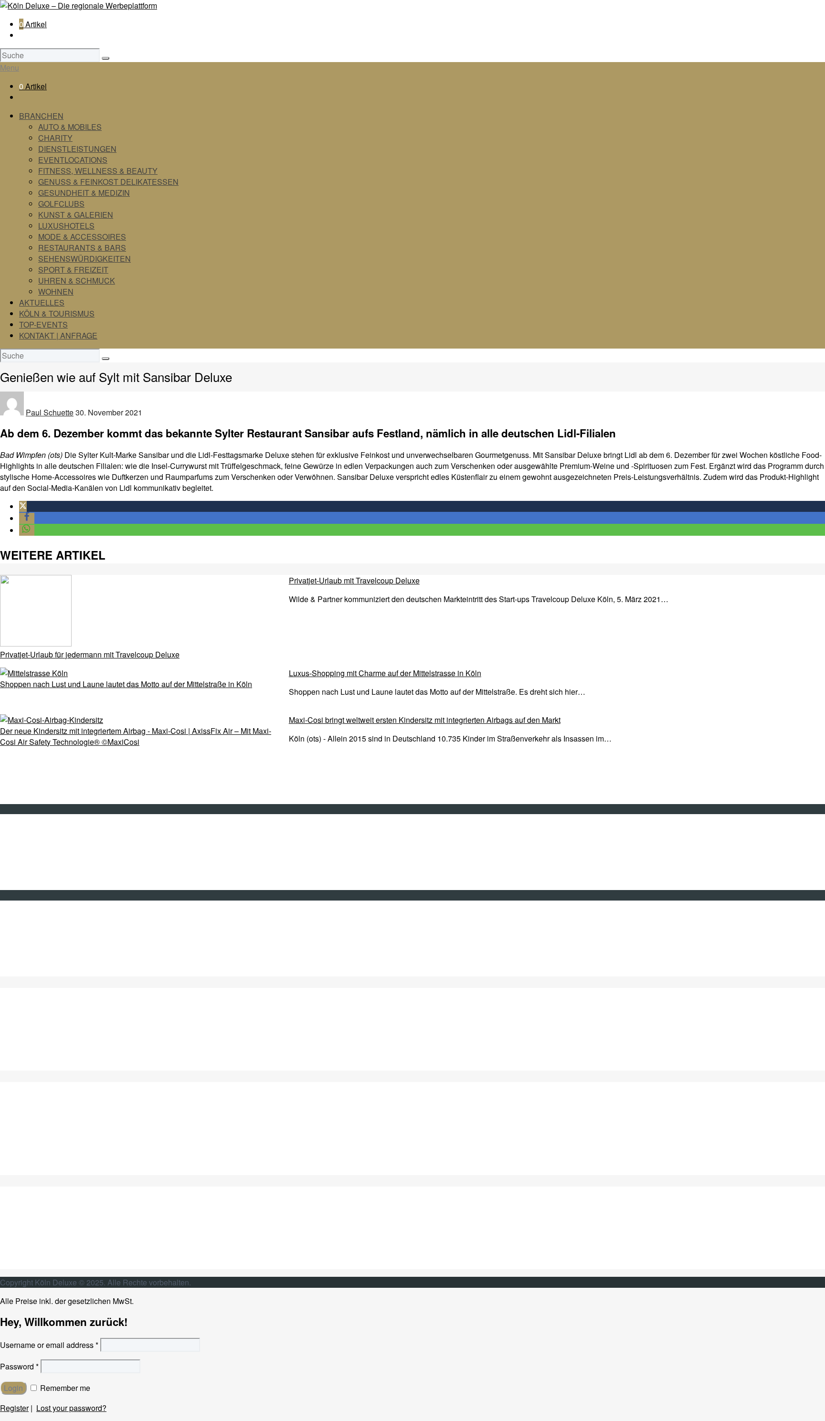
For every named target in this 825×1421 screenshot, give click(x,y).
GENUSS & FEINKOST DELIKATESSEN (108, 181)
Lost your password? (71, 1407)
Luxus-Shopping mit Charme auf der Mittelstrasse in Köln (385, 673)
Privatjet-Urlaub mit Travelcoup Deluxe (354, 580)
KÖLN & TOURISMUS (57, 313)
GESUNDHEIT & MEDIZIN (84, 192)
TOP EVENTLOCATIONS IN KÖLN (78, 1054)
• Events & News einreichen (66, 884)
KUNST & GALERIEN (75, 214)
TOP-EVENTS (43, 324)
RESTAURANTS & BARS (82, 247)
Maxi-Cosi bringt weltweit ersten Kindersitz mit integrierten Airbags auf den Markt (425, 719)
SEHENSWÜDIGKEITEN (62, 1230)
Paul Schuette (50, 412)
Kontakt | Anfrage (48, 840)
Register (14, 1407)
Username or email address (49, 1344)
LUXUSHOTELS (66, 225)
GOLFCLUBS (61, 203)
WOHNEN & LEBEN (54, 1263)
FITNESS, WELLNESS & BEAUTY (98, 170)
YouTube (34, 949)
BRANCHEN (41, 115)
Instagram (36, 959)
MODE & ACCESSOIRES (82, 236)
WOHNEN (56, 291)
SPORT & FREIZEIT (73, 269)
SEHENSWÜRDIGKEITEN (84, 258)
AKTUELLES (41, 302)
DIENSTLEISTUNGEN (77, 148)
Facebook (36, 938)
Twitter (30, 927)
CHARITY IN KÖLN (52, 1032)
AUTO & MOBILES (70, 126)
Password (19, 1366)
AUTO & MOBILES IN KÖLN (67, 1021)
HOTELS (35, 1158)
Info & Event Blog (48, 851)
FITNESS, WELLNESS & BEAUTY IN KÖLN (94, 1065)
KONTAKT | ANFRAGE (58, 335)
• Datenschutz (42, 873)
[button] (23, 506)
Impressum (37, 862)
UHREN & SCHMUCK (76, 280)
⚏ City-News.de (46, 970)
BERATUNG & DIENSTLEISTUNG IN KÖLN (94, 1043)
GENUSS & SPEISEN (57, 1114)
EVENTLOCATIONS (72, 159)
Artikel (33, 24)
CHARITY (55, 137)
